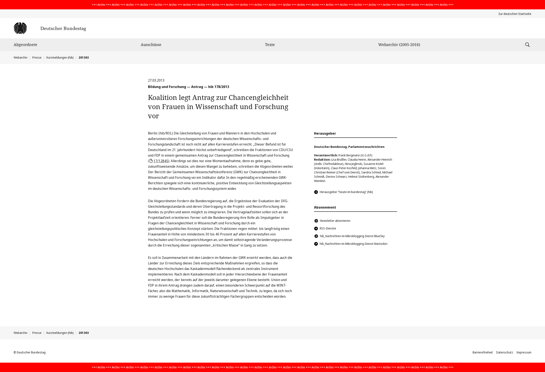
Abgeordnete (25, 44)
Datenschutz (504, 352)
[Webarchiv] (50, 28)
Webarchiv (20, 57)
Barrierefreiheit (483, 352)
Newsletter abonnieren (335, 221)
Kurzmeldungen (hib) (60, 57)
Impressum (523, 352)
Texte (270, 44)
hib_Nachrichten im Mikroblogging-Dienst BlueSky (352, 236)
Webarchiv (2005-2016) (399, 44)
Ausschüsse (151, 44)
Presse (37, 57)
